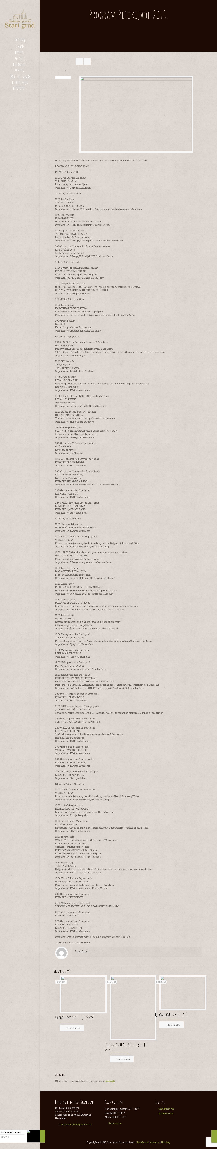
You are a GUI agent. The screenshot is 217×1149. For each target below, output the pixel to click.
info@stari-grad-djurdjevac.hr (75, 1124)
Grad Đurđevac (166, 1108)
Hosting (165, 1142)
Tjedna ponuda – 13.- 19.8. (171, 1014)
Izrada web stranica (148, 1142)
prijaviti (110, 1080)
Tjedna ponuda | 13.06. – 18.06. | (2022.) (125, 1046)
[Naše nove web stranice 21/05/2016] (42, 1136)
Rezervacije (115, 1123)
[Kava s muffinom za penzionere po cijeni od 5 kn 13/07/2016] (214, 1136)
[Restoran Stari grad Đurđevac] (20, 18)
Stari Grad (81, 951)
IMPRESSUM (165, 1113)
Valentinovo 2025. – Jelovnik (74, 1017)
